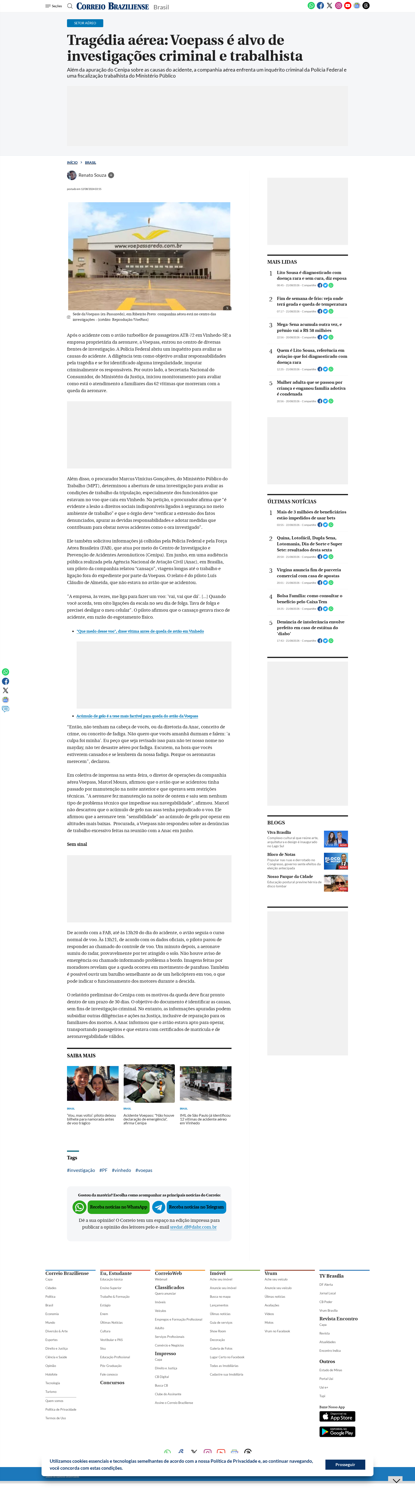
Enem (104, 1314)
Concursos (112, 1382)
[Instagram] (338, 8)
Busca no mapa (220, 1296)
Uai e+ (323, 1387)
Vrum (271, 1273)
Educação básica (111, 1279)
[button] (125, 1469)
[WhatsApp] (311, 8)
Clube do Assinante (168, 1394)
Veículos (160, 1311)
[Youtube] (347, 8)
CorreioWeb (168, 1273)
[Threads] (366, 8)
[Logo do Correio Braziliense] (113, 6)
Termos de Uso (55, 1418)
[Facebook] (320, 8)
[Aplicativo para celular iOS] (337, 1417)
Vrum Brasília (328, 1310)
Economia (52, 1314)
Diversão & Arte (56, 1331)
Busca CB (161, 1385)
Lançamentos (219, 1305)
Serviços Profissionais (169, 1337)
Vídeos (269, 1314)
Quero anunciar (165, 1293)
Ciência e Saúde (56, 1357)
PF (105, 1170)
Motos (269, 1322)
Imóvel (218, 1273)
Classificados (169, 1287)
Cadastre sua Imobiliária (226, 1374)
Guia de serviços (221, 1322)
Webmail (161, 1279)
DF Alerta (326, 1284)
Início (72, 162)
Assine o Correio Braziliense (174, 1403)
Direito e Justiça (56, 1348)
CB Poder (325, 1302)
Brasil (90, 162)
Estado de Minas (330, 1370)
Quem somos (54, 1401)
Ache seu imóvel (221, 1279)
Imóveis (160, 1302)
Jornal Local (327, 1293)
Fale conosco (109, 1374)
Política (50, 1296)
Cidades (50, 1288)
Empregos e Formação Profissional (178, 1319)
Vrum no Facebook (277, 1331)
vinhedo (123, 1170)
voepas (145, 1170)
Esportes (51, 1340)
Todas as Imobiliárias (224, 1366)
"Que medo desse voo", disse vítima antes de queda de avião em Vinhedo (140, 631)
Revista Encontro (338, 1319)
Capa (49, 1279)
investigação (82, 1170)
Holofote (51, 1374)
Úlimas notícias (220, 1314)
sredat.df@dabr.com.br (193, 1227)
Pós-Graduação (111, 1366)
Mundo (50, 1322)
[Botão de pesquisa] (69, 6)
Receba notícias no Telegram (196, 1207)
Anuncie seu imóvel (223, 1288)
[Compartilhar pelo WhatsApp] (331, 286)
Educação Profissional (115, 1357)
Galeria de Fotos (221, 1348)
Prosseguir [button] (345, 1464)
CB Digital (162, 1377)
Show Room (218, 1331)
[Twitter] (329, 8)
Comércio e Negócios (169, 1345)
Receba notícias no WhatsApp (118, 1207)
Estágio (105, 1305)
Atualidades (327, 1342)
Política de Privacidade (60, 1409)
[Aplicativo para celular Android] (337, 1432)
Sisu (103, 1348)
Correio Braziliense (67, 1273)
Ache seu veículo (276, 1279)
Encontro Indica (330, 1351)
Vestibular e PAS (111, 1340)
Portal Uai (326, 1379)
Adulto (159, 1328)
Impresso (165, 1353)
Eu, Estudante (116, 1273)
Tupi (322, 1396)
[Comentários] (5, 711)
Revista (324, 1333)
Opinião (50, 1366)
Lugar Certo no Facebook (227, 1357)
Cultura (105, 1331)
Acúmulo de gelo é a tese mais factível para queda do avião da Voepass (137, 716)
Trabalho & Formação (114, 1296)
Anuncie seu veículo (278, 1288)
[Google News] (356, 8)
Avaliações (272, 1305)
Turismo (50, 1392)
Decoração (217, 1340)
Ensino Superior (111, 1288)
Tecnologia (52, 1383)
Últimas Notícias (111, 1322)
